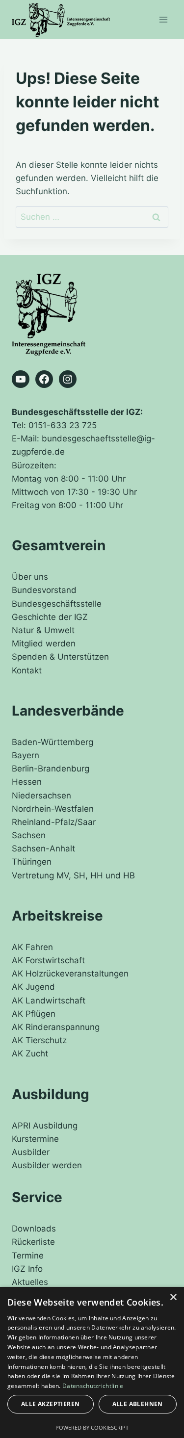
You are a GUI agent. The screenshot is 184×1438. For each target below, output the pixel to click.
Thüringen (32, 862)
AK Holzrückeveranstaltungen (70, 973)
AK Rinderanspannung (56, 1027)
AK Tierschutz (39, 1040)
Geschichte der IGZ (50, 617)
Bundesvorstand (44, 590)
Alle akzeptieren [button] (50, 1404)
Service (37, 1197)
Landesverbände (68, 710)
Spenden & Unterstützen (60, 657)
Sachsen (29, 835)
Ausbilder (31, 1152)
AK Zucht (30, 1053)
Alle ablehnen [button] (137, 1404)
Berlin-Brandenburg (50, 768)
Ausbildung (50, 1094)
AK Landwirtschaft (48, 1000)
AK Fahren (32, 947)
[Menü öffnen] (163, 19)
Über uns (30, 577)
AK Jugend (33, 987)
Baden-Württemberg (52, 742)
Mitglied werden (44, 643)
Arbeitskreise (57, 915)
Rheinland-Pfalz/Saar (54, 822)
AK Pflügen (33, 1014)
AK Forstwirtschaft (48, 960)
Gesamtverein (58, 545)
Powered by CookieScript (92, 1427)
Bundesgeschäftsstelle (57, 604)
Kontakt (27, 670)
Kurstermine (35, 1139)
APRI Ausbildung (45, 1125)
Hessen (27, 782)
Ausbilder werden (47, 1165)
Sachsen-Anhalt (43, 848)
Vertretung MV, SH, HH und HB (73, 875)
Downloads (34, 1228)
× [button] (173, 1297)
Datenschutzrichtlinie (92, 1386)
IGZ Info (27, 1269)
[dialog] (92, 1362)
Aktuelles (30, 1282)
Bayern (25, 755)
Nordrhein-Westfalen (53, 809)
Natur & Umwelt (43, 630)
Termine (28, 1255)
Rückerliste (33, 1242)
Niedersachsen (41, 795)
